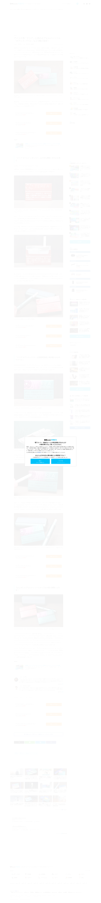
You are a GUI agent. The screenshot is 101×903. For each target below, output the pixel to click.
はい (40, 461)
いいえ (61, 461)
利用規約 (39, 452)
